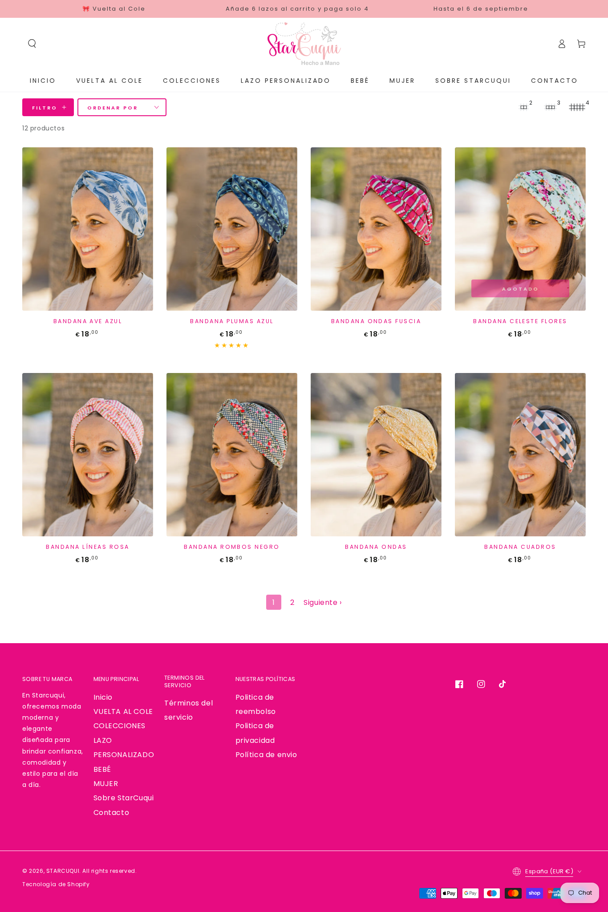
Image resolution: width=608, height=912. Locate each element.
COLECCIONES (119, 726)
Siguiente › (323, 602)
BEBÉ (102, 769)
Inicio (103, 697)
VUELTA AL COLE (123, 711)
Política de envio (266, 755)
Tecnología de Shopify (56, 884)
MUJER (105, 783)
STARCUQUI (62, 871)
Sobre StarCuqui (123, 798)
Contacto (111, 812)
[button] (32, 43)
